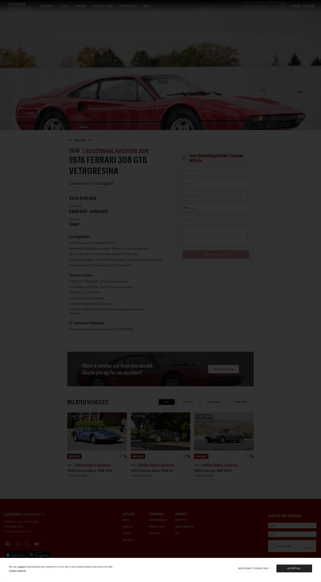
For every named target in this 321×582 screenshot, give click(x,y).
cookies (21, 566)
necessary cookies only (253, 568)
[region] (160, 570)
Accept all (294, 568)
